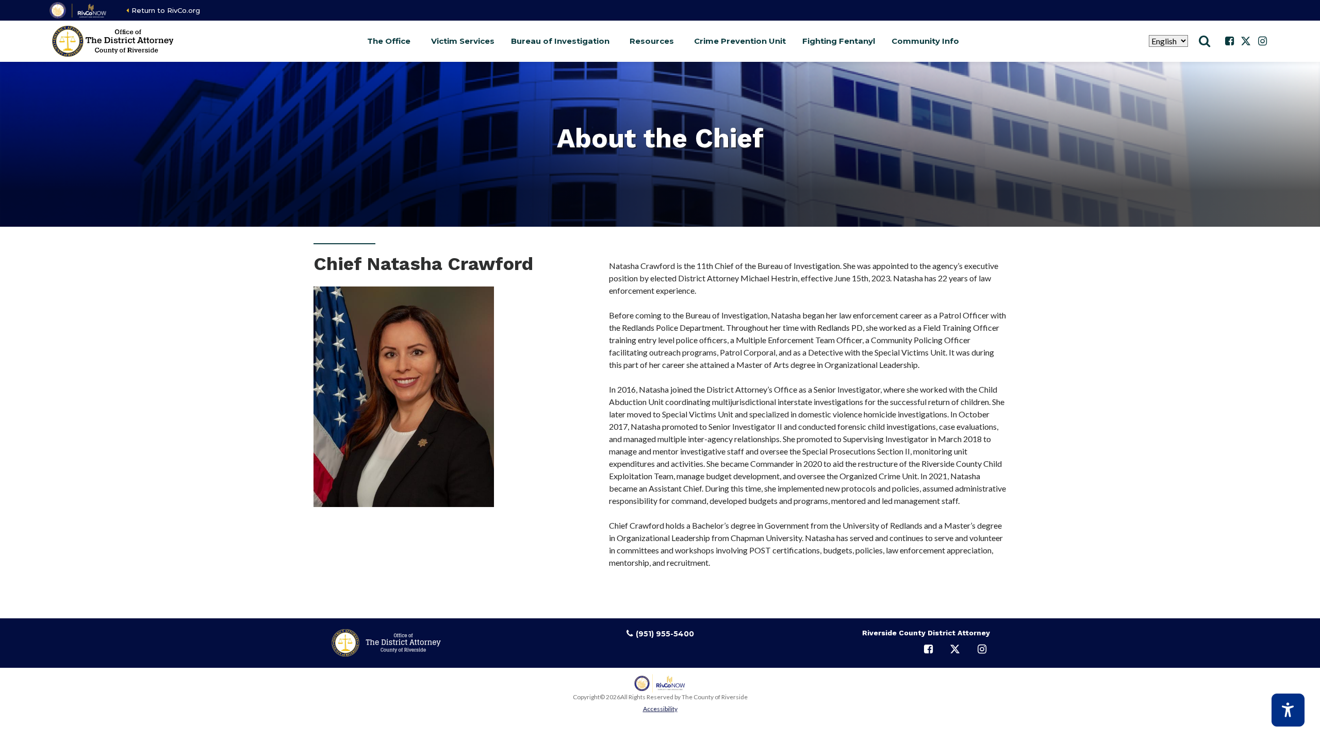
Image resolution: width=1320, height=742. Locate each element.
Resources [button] (652, 41)
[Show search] (1204, 41)
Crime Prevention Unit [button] (740, 41)
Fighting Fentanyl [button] (838, 41)
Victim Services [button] (462, 41)
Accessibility (660, 709)
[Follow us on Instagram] (1262, 41)
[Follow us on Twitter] (1246, 41)
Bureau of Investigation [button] (560, 41)
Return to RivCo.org (165, 10)
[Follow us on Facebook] (1229, 41)
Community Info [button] (925, 41)
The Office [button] (388, 41)
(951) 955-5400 (665, 633)
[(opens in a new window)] (79, 10)
